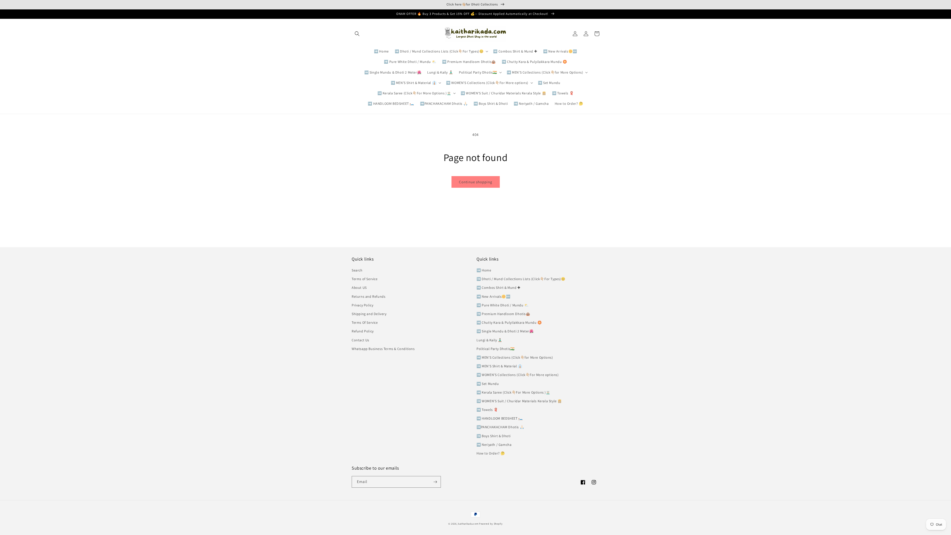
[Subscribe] (435, 482)
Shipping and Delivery (369, 314)
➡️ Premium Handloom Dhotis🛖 (503, 314)
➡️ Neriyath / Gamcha (493, 444)
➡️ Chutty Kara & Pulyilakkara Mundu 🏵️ (509, 322)
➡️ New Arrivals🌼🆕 (493, 296)
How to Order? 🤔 (490, 453)
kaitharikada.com (468, 523)
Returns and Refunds (368, 296)
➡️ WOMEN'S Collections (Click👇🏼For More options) (517, 375)
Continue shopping (475, 182)
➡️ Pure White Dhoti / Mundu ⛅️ (502, 305)
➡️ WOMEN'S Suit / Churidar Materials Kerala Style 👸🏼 (519, 401)
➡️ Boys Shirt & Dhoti (493, 436)
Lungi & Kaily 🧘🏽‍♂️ (489, 340)
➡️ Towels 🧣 (487, 409)
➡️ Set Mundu (487, 383)
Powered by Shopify (491, 523)
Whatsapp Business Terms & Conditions (383, 349)
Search (357, 270)
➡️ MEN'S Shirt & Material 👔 (499, 366)
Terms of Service (365, 279)
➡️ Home (483, 270)
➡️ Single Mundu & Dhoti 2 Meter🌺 (505, 331)
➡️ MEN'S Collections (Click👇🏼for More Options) (514, 357)
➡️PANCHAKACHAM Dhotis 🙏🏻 (500, 427)
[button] (357, 33)
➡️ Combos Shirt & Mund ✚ (498, 287)
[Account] (586, 33)
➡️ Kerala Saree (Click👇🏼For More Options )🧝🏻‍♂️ (513, 392)
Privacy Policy (362, 305)
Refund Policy (363, 331)
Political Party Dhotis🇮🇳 (495, 349)
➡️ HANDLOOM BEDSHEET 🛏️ (499, 418)
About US (359, 287)
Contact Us (360, 340)
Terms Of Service (365, 322)
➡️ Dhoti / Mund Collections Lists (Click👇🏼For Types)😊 (520, 279)
